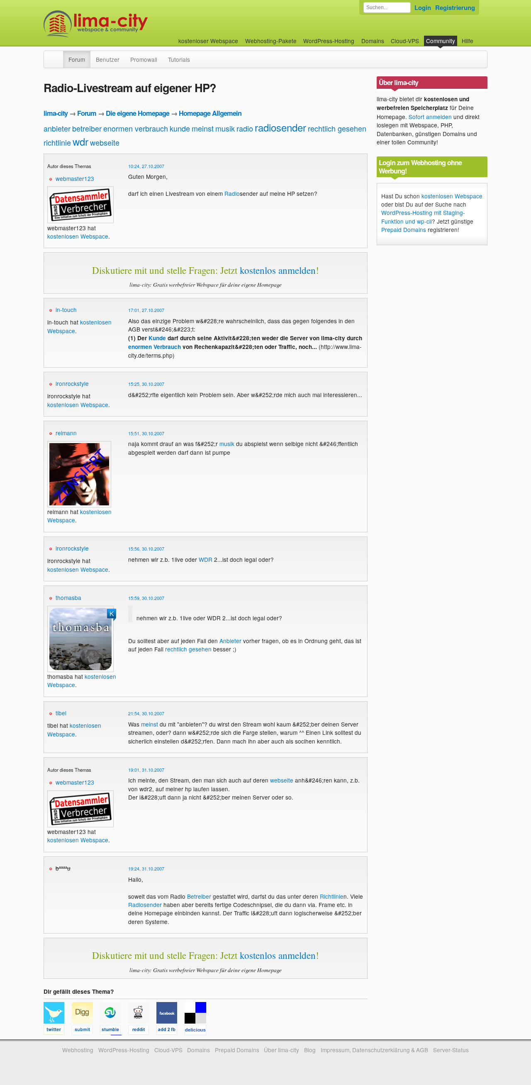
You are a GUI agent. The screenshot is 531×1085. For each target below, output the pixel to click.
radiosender (280, 127)
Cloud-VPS (405, 41)
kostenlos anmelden (278, 270)
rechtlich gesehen (337, 128)
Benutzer (107, 59)
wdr (80, 141)
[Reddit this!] (142, 1031)
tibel (61, 713)
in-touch (66, 309)
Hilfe (467, 41)
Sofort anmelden (430, 116)
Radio (232, 193)
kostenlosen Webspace (77, 236)
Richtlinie (331, 896)
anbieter (57, 128)
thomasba (68, 597)
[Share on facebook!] (170, 1031)
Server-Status (451, 1050)
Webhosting (77, 1050)
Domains (372, 41)
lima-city (56, 113)
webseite (104, 142)
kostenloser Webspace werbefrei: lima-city (126, 23)
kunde (180, 128)
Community (440, 41)
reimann (66, 433)
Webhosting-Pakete (271, 41)
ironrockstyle (72, 383)
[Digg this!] (86, 1031)
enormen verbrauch (135, 128)
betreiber (87, 128)
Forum (76, 59)
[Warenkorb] (480, 37)
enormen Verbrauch (154, 347)
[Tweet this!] (58, 1031)
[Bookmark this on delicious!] (198, 1031)
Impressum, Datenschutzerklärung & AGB (374, 1050)
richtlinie (57, 142)
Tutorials (179, 59)
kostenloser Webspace (208, 41)
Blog (310, 1050)
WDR (205, 559)
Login (422, 7)
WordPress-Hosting (328, 41)
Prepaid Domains (403, 229)
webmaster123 (75, 178)
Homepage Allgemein (210, 113)
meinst (203, 128)
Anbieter (230, 640)
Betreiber (199, 896)
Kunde (157, 338)
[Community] (57, 55)
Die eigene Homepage (137, 113)
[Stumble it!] (114, 1031)
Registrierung (455, 7)
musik (225, 128)
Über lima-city (281, 1050)
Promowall (143, 59)
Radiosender (145, 904)
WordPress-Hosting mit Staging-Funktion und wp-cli (423, 216)
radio (244, 128)
